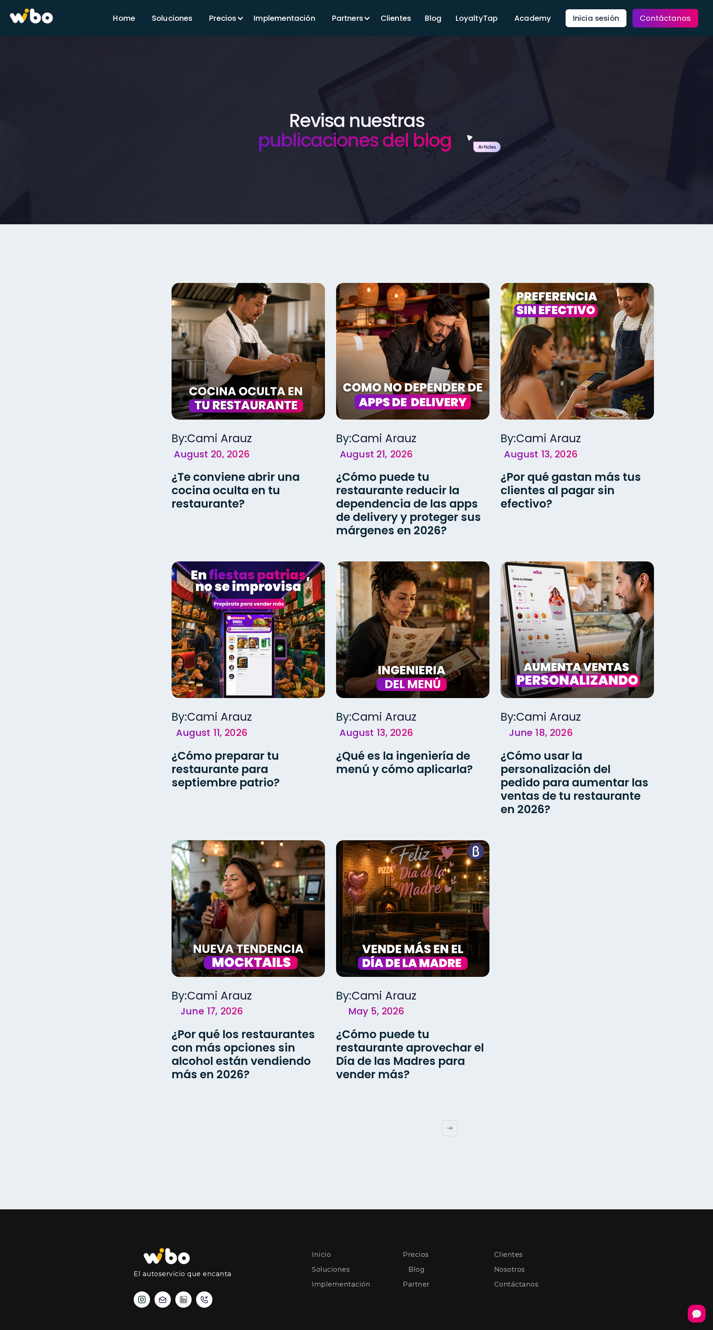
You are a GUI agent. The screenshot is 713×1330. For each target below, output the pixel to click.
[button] (223, 18)
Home (124, 18)
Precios (416, 1255)
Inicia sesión (596, 18)
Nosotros (509, 1269)
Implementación (284, 18)
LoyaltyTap (477, 18)
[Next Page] (450, 1128)
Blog (433, 18)
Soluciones (172, 18)
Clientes (396, 18)
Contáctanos (665, 18)
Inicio (321, 1255)
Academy (532, 18)
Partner (416, 1284)
